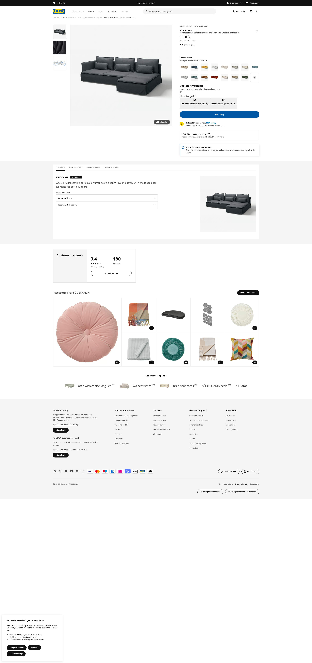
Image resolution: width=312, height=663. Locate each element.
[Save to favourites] (256, 31)
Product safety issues (198, 443)
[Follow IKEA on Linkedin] (71, 471)
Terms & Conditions (226, 484)
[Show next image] (167, 75)
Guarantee (193, 434)
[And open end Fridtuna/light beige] (244, 67)
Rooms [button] (91, 11)
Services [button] (124, 11)
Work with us (231, 420)
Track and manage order (199, 420)
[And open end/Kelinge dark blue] (194, 67)
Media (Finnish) (232, 429)
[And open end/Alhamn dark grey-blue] (194, 77)
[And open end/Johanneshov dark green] (244, 77)
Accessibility (230, 425)
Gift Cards (119, 439)
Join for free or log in (194, 125)
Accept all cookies (17, 648)
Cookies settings (16, 654)
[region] (121, 76)
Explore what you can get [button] (214, 125)
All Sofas (241, 386)
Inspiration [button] (112, 11)
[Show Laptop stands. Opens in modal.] (173, 315)
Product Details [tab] (75, 167)
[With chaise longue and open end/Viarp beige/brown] (234, 67)
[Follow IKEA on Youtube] (66, 471)
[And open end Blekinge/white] (214, 67)
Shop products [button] (78, 11)
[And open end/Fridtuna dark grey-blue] (254, 67)
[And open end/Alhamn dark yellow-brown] (204, 77)
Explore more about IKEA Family (65, 424)
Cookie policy (254, 484)
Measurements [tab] (93, 167)
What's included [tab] (111, 167)
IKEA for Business (122, 443)
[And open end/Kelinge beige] (184, 67)
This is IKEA (230, 415)
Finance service (159, 425)
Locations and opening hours (126, 415)
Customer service (196, 415)
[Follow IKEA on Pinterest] (77, 471)
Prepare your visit (122, 420)
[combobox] (179, 11)
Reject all (34, 648)
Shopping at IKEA (121, 425)
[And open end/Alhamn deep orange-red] (214, 77)
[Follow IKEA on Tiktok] (83, 471)
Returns (192, 429)
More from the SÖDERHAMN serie (193, 26)
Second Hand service (161, 429)
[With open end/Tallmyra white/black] (184, 77)
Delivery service (159, 415)
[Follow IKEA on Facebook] (55, 471)
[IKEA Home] (59, 11)
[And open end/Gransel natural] (224, 77)
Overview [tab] (60, 167)
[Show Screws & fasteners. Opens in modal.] (207, 315)
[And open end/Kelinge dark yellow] (204, 67)
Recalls (192, 439)
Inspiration (119, 429)
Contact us (193, 448)
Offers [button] (100, 11)
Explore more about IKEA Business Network (70, 449)
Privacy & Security (241, 484)
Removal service (159, 420)
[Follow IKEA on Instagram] (60, 471)
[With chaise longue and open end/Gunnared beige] (224, 67)
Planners (118, 434)
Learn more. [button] (219, 137)
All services (157, 434)
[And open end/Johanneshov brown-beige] (234, 77)
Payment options (196, 425)
